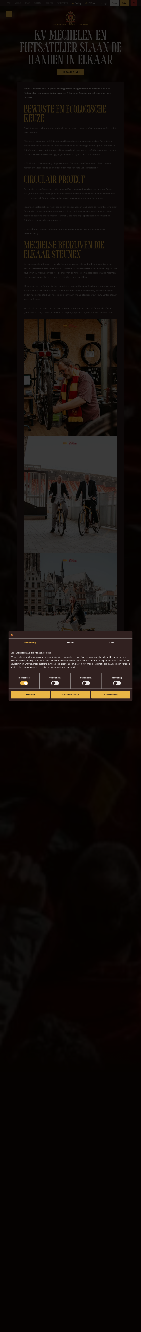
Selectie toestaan (70, 695)
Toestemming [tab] (29, 642)
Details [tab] (70, 642)
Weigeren (30, 695)
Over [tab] (111, 642)
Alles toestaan (111, 695)
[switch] (55, 683)
